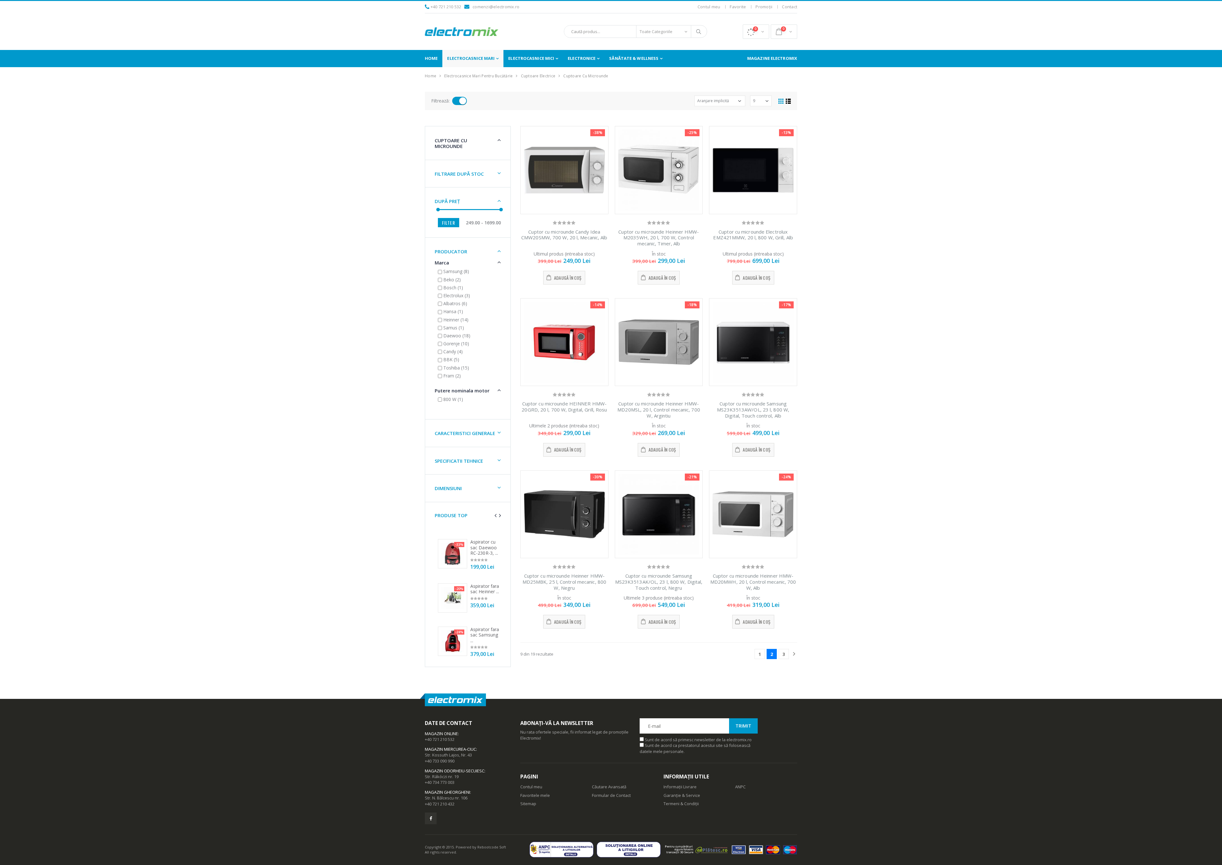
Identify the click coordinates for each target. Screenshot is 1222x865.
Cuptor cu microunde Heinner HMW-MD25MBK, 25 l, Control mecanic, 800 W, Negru (565, 582)
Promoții (763, 7)
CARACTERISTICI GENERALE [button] (465, 433)
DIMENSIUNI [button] (448, 488)
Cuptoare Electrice (538, 76)
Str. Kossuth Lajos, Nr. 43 (448, 755)
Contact (789, 7)
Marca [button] (442, 262)
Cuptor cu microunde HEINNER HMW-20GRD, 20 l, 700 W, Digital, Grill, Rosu (564, 406)
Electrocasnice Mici (531, 58)
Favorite (738, 7)
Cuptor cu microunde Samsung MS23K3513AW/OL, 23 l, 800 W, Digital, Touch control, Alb (753, 409)
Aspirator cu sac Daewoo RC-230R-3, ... (484, 547)
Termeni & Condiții (681, 803)
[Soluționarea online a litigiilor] (630, 849)
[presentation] (495, 515)
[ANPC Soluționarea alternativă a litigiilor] (563, 849)
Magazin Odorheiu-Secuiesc (454, 771)
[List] (788, 100)
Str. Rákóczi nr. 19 (442, 776)
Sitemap (528, 803)
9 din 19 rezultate (536, 654)
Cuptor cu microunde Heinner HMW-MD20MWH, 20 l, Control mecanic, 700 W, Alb (753, 582)
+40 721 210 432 (439, 804)
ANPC (740, 787)
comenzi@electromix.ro (496, 7)
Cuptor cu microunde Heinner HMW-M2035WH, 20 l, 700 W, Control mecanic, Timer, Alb (658, 238)
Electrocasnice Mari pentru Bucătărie (478, 76)
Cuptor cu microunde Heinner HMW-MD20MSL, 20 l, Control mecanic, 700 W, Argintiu (658, 409)
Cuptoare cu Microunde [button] (451, 143)
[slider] (438, 209)
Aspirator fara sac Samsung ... (484, 634)
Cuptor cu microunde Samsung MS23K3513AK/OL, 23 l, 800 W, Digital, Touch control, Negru (659, 582)
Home (431, 58)
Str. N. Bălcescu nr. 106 (446, 798)
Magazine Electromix (772, 58)
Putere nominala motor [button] (462, 390)
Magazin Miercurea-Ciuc (450, 749)
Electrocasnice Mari (471, 58)
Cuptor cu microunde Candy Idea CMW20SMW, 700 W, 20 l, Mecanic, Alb (564, 235)
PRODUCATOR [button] (451, 251)
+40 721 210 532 (446, 7)
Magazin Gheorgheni (447, 792)
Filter (448, 222)
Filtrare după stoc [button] (459, 174)
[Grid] (780, 100)
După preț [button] (447, 201)
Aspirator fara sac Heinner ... (484, 589)
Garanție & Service (682, 795)
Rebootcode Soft (491, 847)
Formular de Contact (611, 795)
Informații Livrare (680, 787)
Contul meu (709, 7)
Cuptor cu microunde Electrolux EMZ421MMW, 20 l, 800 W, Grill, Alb (753, 235)
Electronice (581, 58)
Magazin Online (441, 733)
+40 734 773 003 (439, 782)
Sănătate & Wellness (633, 58)
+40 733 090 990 (439, 761)
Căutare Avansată (609, 787)
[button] (756, 32)
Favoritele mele (535, 795)
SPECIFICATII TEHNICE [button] (459, 461)
